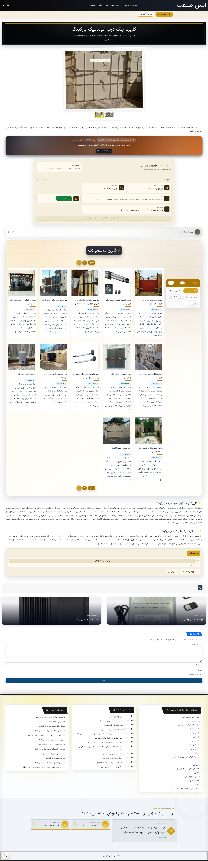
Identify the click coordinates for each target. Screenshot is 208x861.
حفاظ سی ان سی (194, 741)
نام (201, 660)
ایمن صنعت (129, 35)
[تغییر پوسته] (8, 4)
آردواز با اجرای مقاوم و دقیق (191, 717)
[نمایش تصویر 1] (109, 115)
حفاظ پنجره (196, 733)
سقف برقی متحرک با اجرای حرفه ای (188, 769)
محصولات (92, 5)
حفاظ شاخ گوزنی (194, 745)
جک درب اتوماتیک (62, 127)
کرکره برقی (197, 773)
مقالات (198, 784)
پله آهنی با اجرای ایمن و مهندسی (189, 725)
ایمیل (200, 670)
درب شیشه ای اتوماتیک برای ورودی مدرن (187, 757)
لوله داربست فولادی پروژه (191, 777)
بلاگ (101, 5)
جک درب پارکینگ (194, 729)
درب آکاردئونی (195, 749)
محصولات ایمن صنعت (192, 780)
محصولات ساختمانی (114, 5)
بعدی (92, 262)
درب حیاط (197, 753)
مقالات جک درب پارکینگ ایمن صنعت (110, 35)
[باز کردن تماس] (5, 855)
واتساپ (64, 199)
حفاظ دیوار (196, 737)
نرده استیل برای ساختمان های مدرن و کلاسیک (185, 788)
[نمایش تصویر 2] (99, 115)
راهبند (198, 761)
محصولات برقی (131, 5)
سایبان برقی (196, 765)
